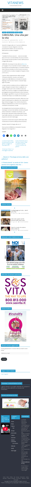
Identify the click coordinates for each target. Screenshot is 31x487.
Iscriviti (4, 359)
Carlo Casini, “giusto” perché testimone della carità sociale (18, 219)
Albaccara (12, 42)
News (21, 32)
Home (12, 421)
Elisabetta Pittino (14, 40)
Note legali (13, 450)
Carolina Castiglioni (19, 42)
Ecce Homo (15, 443)
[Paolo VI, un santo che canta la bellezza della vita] (5, 227)
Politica (12, 426)
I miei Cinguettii (4, 374)
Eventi (17, 32)
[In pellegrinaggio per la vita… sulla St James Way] (5, 210)
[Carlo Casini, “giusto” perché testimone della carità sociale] (5, 219)
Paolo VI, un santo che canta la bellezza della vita (18, 228)
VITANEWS (15, 2)
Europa (12, 430)
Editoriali (13, 446)
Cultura (4, 32)
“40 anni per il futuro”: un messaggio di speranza (7, 149)
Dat (13, 428)
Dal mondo (13, 433)
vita (24, 42)
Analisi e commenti (11, 478)
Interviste (13, 437)
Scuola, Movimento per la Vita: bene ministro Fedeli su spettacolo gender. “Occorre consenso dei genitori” (21, 143)
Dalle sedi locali (10, 32)
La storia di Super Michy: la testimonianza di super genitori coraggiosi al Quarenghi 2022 (8, 143)
